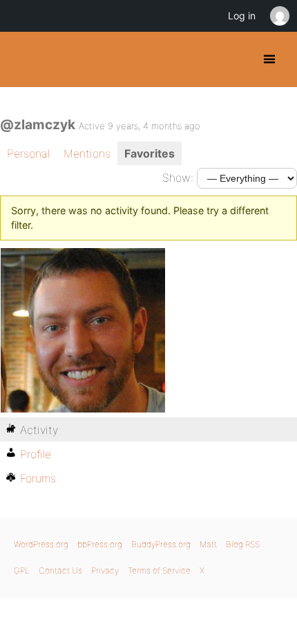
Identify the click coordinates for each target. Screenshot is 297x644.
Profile (35, 454)
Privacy (105, 570)
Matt (208, 544)
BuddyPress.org (22, 59)
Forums (38, 478)
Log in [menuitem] (242, 15)
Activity (39, 430)
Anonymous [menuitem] (279, 16)
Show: (177, 177)
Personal (28, 153)
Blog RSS (243, 544)
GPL (22, 570)
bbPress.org (99, 544)
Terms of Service (159, 570)
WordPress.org (41, 544)
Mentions (87, 153)
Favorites (149, 153)
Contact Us (60, 570)
